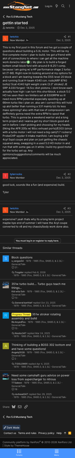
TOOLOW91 (21, 364)
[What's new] (57, 6)
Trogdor (19, 272)
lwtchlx (10, 27)
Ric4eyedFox (19, 322)
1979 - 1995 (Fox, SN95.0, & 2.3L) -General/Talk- (40, 275)
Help (59, 432)
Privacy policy (46, 432)
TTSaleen (17, 382)
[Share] (64, 36)
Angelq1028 (18, 352)
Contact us (10, 432)
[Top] (65, 433)
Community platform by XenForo (37, 442)
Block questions (22, 257)
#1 (69, 36)
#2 (69, 174)
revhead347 (21, 394)
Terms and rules (27, 432)
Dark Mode (12, 427)
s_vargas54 (18, 260)
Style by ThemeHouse (16, 445)
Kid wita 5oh (18, 291)
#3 (69, 208)
